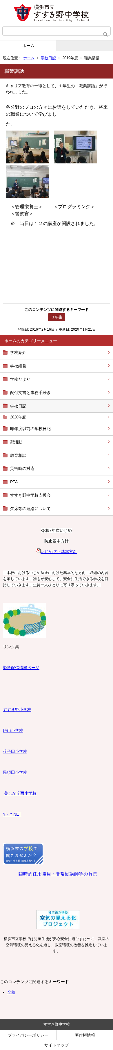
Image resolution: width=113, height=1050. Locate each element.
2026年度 (18, 417)
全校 (11, 992)
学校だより (20, 379)
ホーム (28, 45)
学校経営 (18, 365)
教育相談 (18, 455)
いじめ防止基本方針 (59, 551)
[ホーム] (56, 13)
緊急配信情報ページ (21, 667)
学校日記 (48, 58)
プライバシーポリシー (28, 1035)
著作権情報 (85, 1035)
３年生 (56, 317)
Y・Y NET (12, 814)
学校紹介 (18, 352)
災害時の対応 (22, 468)
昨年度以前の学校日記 (30, 428)
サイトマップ (56, 1045)
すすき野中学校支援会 (30, 495)
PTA (14, 481)
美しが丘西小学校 (20, 793)
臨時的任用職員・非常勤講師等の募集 (58, 873)
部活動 (16, 442)
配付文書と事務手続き (30, 392)
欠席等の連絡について (30, 508)
